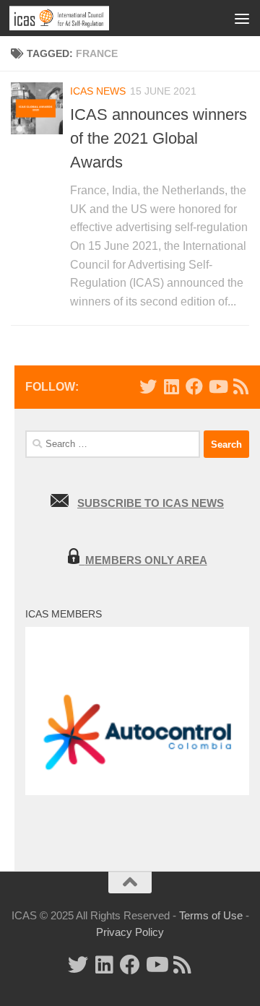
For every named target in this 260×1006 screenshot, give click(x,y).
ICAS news (98, 91)
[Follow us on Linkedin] (171, 386)
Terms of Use (211, 915)
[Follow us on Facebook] (194, 386)
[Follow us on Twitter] (148, 386)
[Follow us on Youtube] (217, 386)
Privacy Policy (130, 932)
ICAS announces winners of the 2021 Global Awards (158, 138)
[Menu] (242, 18)
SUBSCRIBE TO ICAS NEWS (150, 503)
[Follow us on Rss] (240, 386)
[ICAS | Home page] (75, 18)
